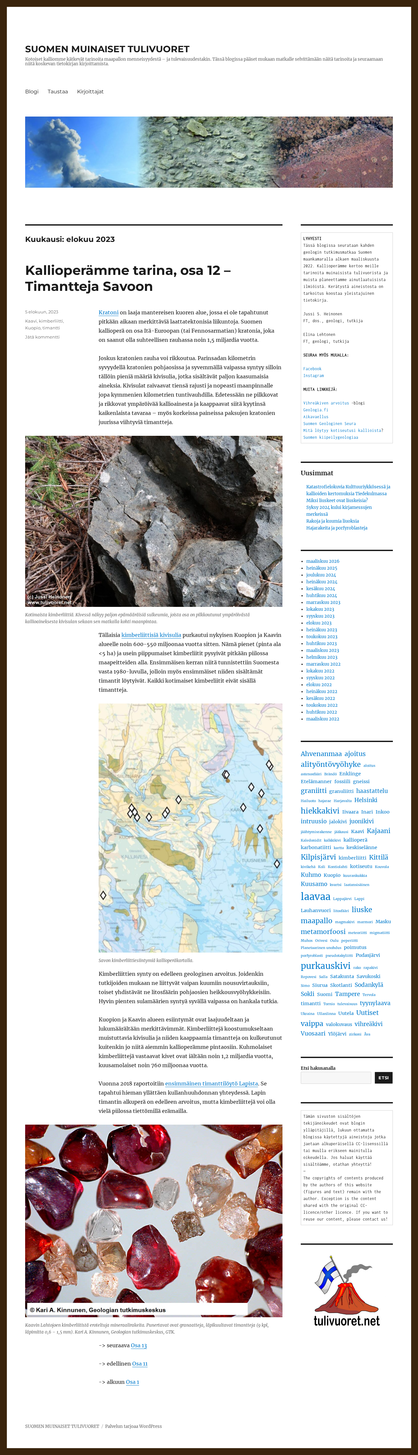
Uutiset (367, 1013)
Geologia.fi (316, 410)
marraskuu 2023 (323, 602)
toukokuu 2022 (322, 705)
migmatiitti (380, 933)
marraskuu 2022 (323, 664)
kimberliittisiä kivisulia (151, 635)
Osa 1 (132, 1382)
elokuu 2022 (319, 685)
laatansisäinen (356, 885)
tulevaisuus (347, 1004)
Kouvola (382, 867)
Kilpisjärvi (318, 857)
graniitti (314, 791)
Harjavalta (343, 801)
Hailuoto (308, 801)
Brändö (330, 774)
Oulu (334, 941)
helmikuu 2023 (321, 657)
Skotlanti (341, 985)
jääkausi (341, 832)
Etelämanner (316, 781)
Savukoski (368, 976)
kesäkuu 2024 (320, 589)
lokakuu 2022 (320, 671)
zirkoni (355, 1034)
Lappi (359, 899)
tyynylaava (375, 1003)
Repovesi (308, 977)
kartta (339, 848)
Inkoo (383, 812)
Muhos (307, 941)
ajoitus (355, 754)
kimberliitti (51, 321)
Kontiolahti (337, 867)
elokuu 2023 (318, 623)
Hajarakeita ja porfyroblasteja (336, 528)
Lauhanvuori (316, 910)
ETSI (383, 1077)
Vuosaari (313, 1033)
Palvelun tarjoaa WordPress (133, 1426)
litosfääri (341, 911)
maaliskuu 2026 (323, 561)
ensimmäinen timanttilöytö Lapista (211, 1083)
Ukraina (307, 1014)
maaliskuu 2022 (322, 719)
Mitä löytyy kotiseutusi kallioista (342, 430)
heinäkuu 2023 (321, 630)
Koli (321, 867)
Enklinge (350, 774)
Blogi (32, 91)
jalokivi (338, 822)
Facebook (312, 369)
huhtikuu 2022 (321, 712)
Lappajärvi (342, 899)
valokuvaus (339, 1024)
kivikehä (308, 867)
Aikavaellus (316, 417)
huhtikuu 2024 (321, 595)
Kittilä (378, 857)
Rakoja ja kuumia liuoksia (332, 521)
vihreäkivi (369, 1024)
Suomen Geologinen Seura (329, 423)
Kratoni (109, 312)
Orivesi (321, 941)
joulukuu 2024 (321, 575)
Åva (367, 1034)
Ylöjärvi (337, 1034)
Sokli (307, 994)
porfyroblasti (312, 956)
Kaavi (31, 321)
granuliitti (341, 791)
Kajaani (378, 831)
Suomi (324, 994)
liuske (362, 909)
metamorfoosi (323, 932)
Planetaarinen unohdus (321, 948)
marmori (365, 922)
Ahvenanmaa (321, 754)
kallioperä (355, 840)
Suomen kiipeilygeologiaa (330, 437)
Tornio (329, 1004)
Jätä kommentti (42, 337)
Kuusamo (314, 884)
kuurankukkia (355, 876)
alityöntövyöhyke (331, 764)
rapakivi (370, 968)
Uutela (346, 1013)
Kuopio (32, 327)
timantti (51, 327)
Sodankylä (369, 984)
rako (357, 968)
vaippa (312, 1023)
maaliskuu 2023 (322, 650)
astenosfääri (311, 774)
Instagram (313, 375)
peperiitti (349, 941)
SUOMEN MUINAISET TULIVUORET (107, 49)
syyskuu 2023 (320, 616)
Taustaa (58, 91)
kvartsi (336, 885)
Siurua (320, 985)
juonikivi (361, 821)
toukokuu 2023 (321, 637)
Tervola (369, 995)
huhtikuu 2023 (321, 643)
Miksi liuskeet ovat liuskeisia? (337, 500)
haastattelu (372, 791)
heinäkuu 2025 (321, 568)
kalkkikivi (332, 840)
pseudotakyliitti (339, 956)
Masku (383, 922)
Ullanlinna (326, 1014)
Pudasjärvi (368, 955)
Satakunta (342, 976)
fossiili (342, 781)
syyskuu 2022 (320, 678)
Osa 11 (140, 1363)
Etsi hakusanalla (318, 1068)
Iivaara (350, 812)
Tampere (347, 994)
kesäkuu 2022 (320, 698)
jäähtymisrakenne (316, 832)
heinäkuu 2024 (321, 582)
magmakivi (345, 922)
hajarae (324, 801)
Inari (367, 812)
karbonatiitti (316, 847)
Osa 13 (139, 1345)
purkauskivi (326, 965)
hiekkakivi (320, 810)
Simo (305, 986)
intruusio (314, 821)
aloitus (369, 766)
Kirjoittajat (90, 91)
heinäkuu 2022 (321, 691)
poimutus (355, 947)
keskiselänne (361, 847)
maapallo (316, 920)
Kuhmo (311, 874)
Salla (323, 977)
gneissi (361, 781)
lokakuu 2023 (320, 609)
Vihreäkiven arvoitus (326, 403)
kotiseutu (361, 866)
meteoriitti (357, 933)
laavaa (315, 897)
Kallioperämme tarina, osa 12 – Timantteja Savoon (128, 278)
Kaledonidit (311, 840)
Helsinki (366, 800)
